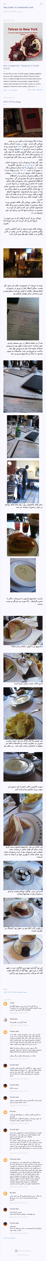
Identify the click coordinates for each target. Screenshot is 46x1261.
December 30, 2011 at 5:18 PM (19, 1217)
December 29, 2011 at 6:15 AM (19, 1025)
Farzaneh (13, 1159)
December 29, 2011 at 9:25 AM (19, 1079)
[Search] (41, 3)
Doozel (12, 1065)
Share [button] (5, 90)
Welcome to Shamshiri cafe (18, 7)
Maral (12, 1019)
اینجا (19, 146)
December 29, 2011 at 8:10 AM (19, 1059)
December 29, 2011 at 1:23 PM (19, 1186)
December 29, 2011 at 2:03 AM (19, 1013)
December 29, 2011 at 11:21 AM (19, 1153)
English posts (9, 11)
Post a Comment (9, 1238)
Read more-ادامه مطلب (35, 89)
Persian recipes (12, 992)
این (22, 144)
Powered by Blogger (24, 1251)
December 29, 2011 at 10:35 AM (19, 1123)
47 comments (13, 90)
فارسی (20, 11)
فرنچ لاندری (29, 165)
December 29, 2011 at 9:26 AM (19, 1105)
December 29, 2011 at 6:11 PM (18, 1203)
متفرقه (25, 992)
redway (12, 1031)
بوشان (14, 173)
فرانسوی (20, 992)
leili (11, 1111)
